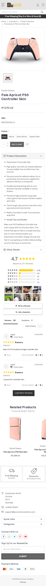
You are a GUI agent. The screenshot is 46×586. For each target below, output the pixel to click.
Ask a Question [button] (24, 312)
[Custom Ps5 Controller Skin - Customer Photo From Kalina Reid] (8, 289)
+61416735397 (11, 507)
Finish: (5, 131)
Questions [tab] (25, 320)
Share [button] (8, 355)
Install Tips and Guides (17, 220)
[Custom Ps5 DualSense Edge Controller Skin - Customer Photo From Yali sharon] (18, 297)
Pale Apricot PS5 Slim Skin (15, 452)
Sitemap (23, 582)
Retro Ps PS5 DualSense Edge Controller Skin (20, 349)
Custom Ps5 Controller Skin (13, 379)
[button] (37, 355)
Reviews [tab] (8, 320)
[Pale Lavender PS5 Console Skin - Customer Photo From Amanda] (18, 289)
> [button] (23, 393)
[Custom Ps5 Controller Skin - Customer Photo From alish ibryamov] (27, 289)
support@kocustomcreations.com (20, 512)
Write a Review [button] (24, 306)
